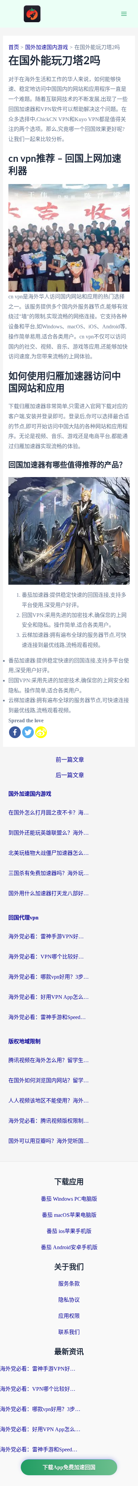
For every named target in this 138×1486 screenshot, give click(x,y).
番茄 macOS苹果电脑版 (69, 1215)
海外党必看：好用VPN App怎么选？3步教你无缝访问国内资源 (48, 997)
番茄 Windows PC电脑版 (69, 1199)
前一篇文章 (70, 760)
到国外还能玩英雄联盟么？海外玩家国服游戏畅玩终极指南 (48, 833)
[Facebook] (15, 732)
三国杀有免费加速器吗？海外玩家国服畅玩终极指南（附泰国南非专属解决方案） (48, 873)
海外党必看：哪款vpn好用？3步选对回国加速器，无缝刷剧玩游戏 (48, 977)
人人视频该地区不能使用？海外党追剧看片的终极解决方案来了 (48, 1100)
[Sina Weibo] (41, 732)
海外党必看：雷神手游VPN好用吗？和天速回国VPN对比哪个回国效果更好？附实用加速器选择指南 (48, 936)
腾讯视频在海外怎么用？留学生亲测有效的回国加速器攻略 (48, 1060)
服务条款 (69, 1283)
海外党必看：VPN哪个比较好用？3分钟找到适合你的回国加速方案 (48, 956)
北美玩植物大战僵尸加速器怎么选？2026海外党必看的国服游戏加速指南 (48, 853)
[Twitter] (28, 732)
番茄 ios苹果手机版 (69, 1231)
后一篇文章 (70, 775)
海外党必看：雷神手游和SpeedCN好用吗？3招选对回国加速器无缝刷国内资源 (48, 1017)
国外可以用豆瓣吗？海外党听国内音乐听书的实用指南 (48, 1141)
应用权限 (69, 1316)
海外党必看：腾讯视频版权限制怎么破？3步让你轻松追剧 (48, 1121)
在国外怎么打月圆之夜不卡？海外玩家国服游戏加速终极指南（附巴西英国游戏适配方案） (48, 813)
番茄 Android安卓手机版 (69, 1247)
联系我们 (69, 1332)
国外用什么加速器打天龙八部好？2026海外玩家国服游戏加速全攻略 (48, 893)
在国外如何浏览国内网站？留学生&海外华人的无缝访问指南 (48, 1080)
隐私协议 (69, 1300)
